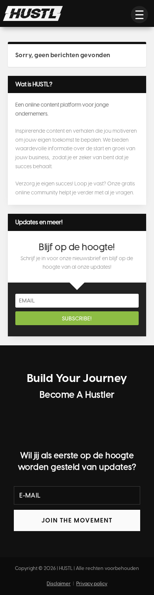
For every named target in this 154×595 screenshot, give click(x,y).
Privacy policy (91, 583)
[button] (139, 14)
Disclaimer (59, 583)
